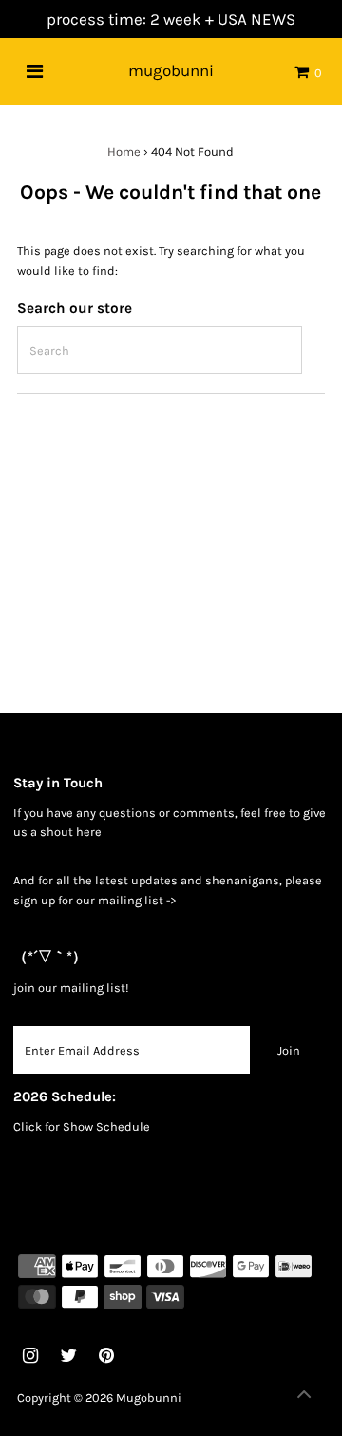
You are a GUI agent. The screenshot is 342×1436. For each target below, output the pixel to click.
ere (93, 832)
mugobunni (171, 70)
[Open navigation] (34, 71)
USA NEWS (256, 19)
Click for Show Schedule (81, 1126)
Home (124, 152)
